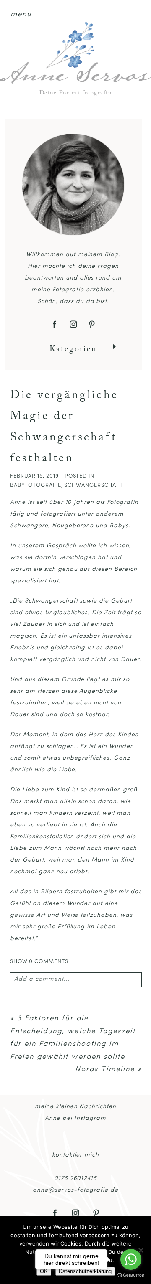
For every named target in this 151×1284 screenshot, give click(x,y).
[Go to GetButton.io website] (130, 1275)
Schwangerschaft (93, 485)
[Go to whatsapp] (130, 1259)
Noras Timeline (105, 1069)
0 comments (39, 961)
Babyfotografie (35, 485)
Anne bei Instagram (75, 1118)
